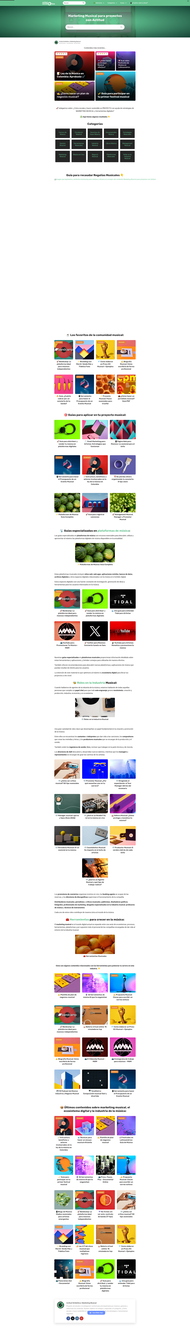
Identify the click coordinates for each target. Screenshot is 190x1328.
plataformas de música (113, 530)
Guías (122, 3)
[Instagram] (77, 1318)
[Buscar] (83, 2)
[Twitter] (73, 1318)
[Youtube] (81, 1318)
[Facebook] (68, 1318)
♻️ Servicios (97, 3)
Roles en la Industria (91, 682)
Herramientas (79, 919)
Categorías (111, 3)
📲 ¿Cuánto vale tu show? (139, 3)
